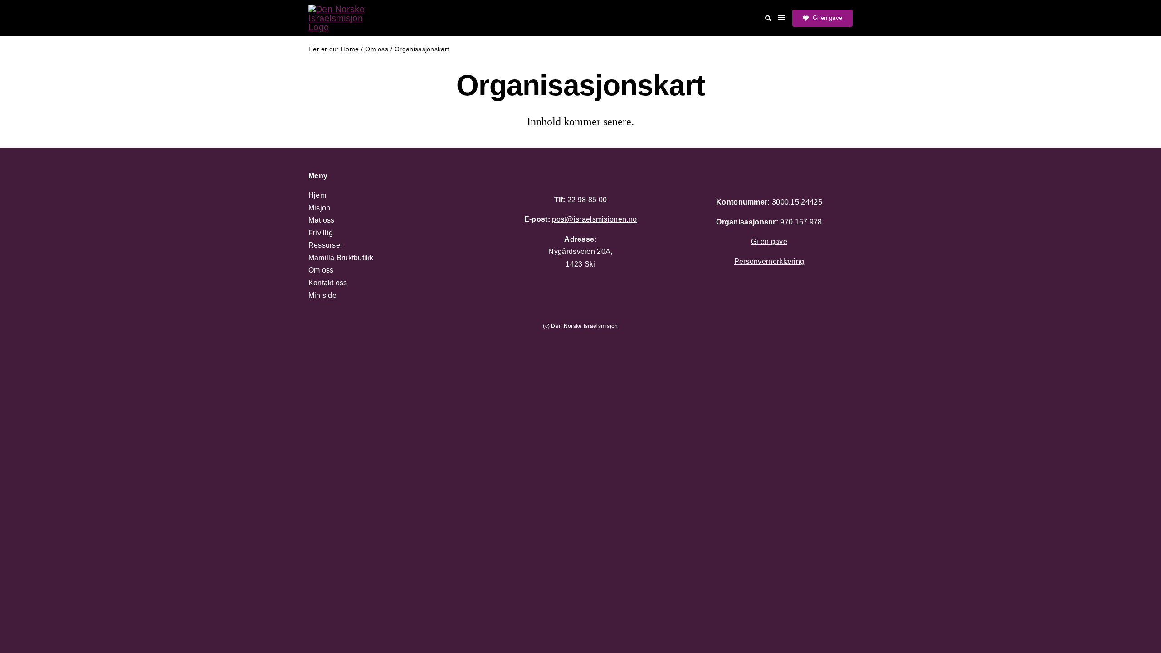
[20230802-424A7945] (344, 9)
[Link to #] (768, 18)
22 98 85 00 (587, 200)
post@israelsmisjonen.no (594, 219)
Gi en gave (769, 241)
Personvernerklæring (769, 261)
